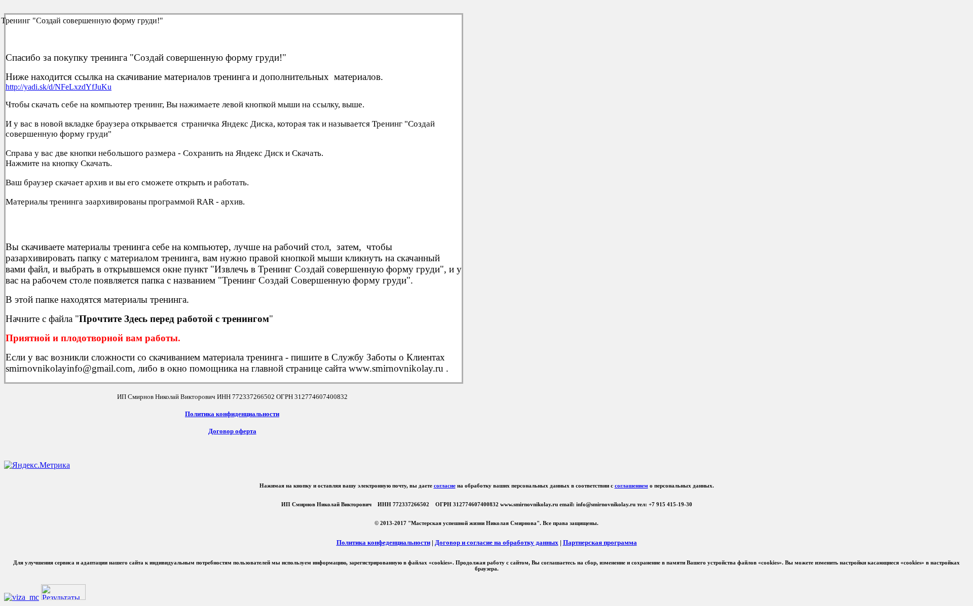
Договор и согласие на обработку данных (496, 542)
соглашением (631, 485)
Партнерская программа (600, 542)
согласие (445, 485)
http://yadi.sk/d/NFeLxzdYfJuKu (58, 87)
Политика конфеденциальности (383, 542)
